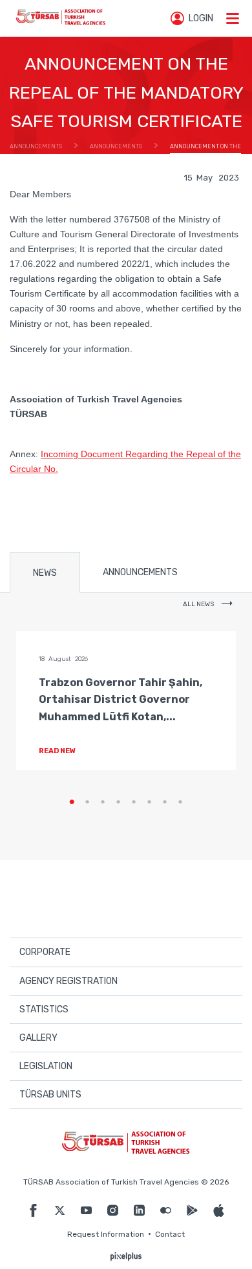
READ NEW (58, 751)
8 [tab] (180, 802)
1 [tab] (71, 802)
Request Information (105, 1234)
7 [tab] (164, 802)
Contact (170, 1234)
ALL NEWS (199, 604)
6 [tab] (149, 802)
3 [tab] (102, 802)
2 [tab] (87, 802)
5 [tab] (133, 802)
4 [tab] (118, 802)
